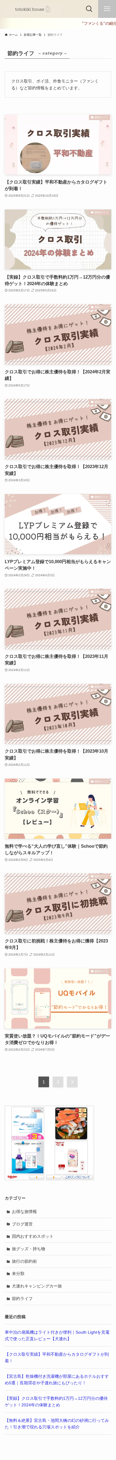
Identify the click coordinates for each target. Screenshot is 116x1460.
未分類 (18, 1273)
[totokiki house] (32, 9)
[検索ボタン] (89, 9)
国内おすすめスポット (33, 1236)
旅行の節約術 (24, 1261)
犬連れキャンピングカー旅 (37, 1286)
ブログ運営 (22, 1224)
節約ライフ (22, 1298)
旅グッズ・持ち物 (28, 1248)
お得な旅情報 (24, 1211)
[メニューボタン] (107, 9)
